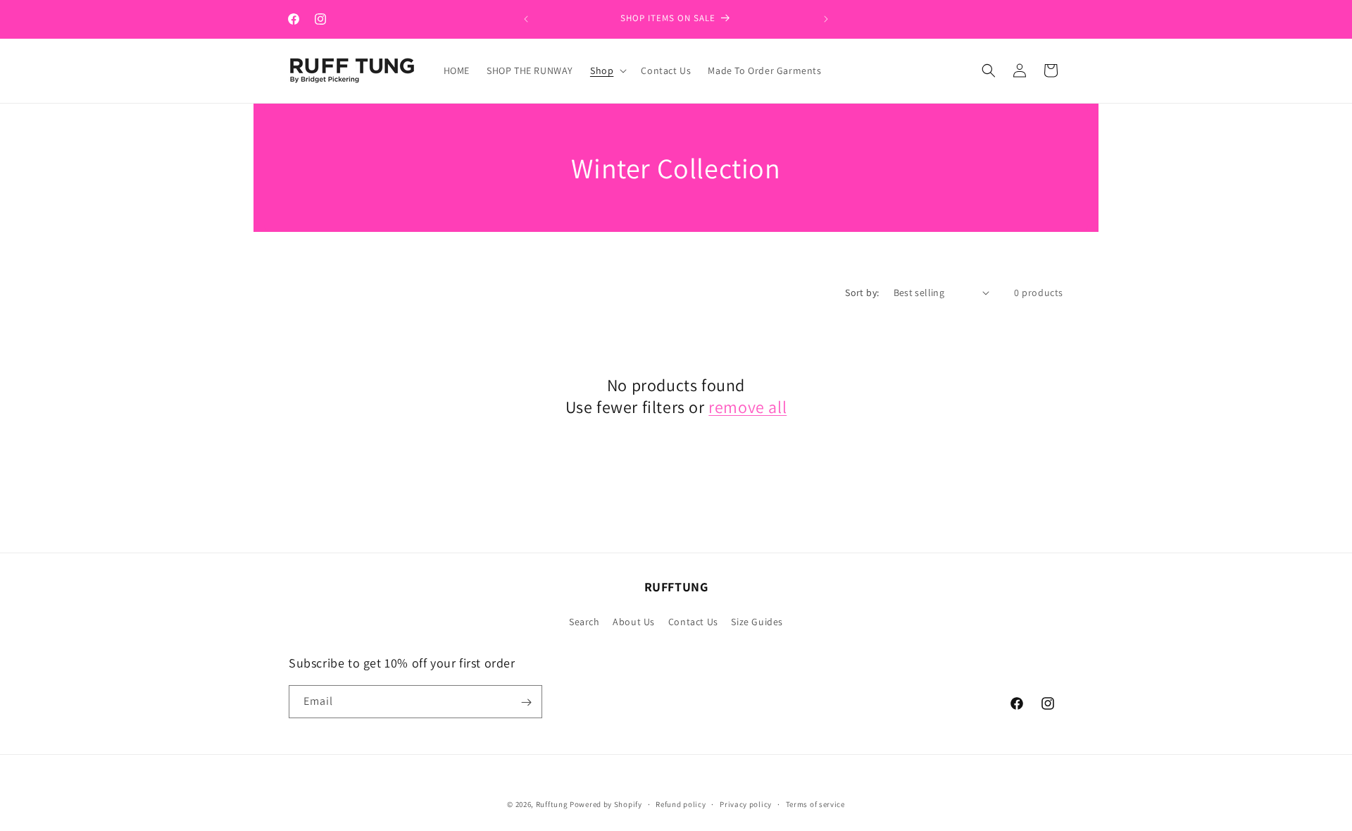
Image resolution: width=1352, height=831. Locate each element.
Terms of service (815, 803)
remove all (747, 407)
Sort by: (862, 292)
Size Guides (757, 621)
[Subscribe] (526, 702)
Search (584, 621)
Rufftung (553, 804)
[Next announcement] (825, 19)
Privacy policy (746, 803)
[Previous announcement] (526, 19)
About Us (634, 621)
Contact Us (693, 621)
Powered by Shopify (606, 804)
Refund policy (681, 803)
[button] (607, 70)
